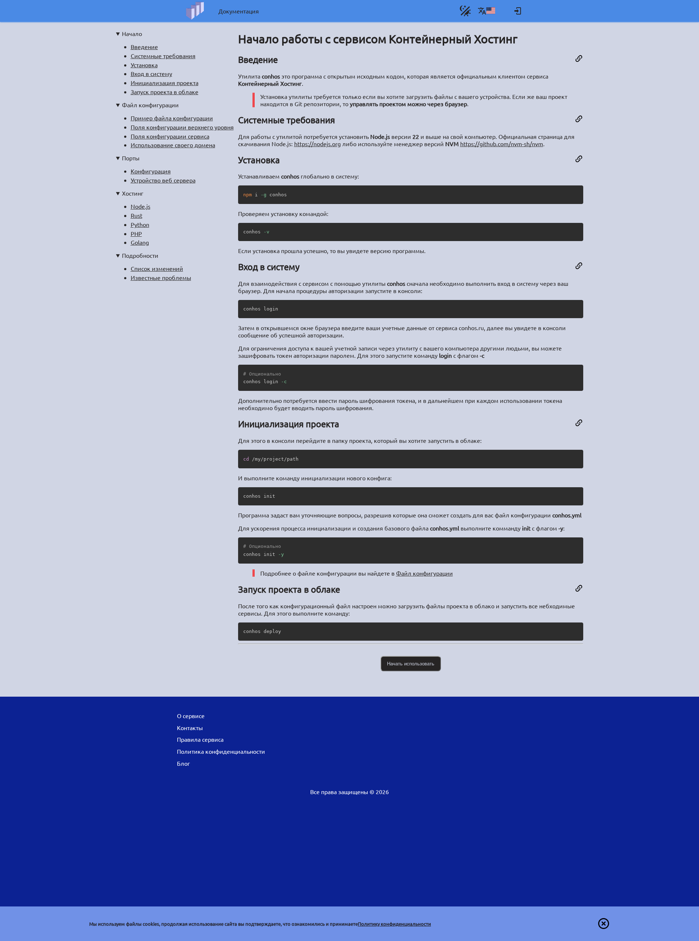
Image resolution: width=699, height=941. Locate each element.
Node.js (140, 206)
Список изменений (157, 268)
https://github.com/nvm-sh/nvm (501, 143)
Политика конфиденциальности (221, 751)
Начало (132, 33)
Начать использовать (410, 663)
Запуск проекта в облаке (164, 91)
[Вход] (517, 11)
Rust (136, 215)
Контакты (190, 727)
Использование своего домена (173, 144)
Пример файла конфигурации (172, 117)
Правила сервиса (200, 739)
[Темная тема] (465, 11)
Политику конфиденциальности (394, 924)
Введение (144, 46)
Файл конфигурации (150, 104)
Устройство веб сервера (163, 180)
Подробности (140, 255)
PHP (136, 233)
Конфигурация (151, 171)
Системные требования (163, 55)
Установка (144, 64)
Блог (183, 763)
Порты (130, 157)
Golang (140, 242)
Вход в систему (151, 73)
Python (140, 224)
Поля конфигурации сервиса (170, 136)
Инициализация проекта (164, 82)
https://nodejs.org (317, 143)
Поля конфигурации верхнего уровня (182, 127)
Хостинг (132, 193)
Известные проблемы (161, 277)
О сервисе (191, 715)
